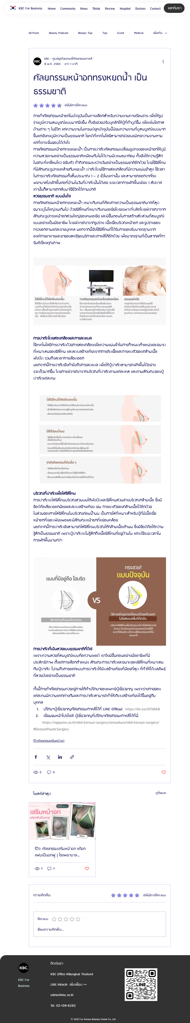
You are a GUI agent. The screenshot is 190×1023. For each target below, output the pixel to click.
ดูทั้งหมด (161, 793)
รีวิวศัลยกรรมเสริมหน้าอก (48, 740)
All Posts (34, 33)
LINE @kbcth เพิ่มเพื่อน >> (68, 985)
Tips (104, 33)
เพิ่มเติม (157, 33)
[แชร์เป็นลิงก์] (72, 757)
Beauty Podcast (58, 33)
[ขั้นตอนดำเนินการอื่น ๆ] (163, 61)
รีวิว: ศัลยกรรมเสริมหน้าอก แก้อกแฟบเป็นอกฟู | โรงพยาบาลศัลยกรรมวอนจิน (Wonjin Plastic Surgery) (60, 852)
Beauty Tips (85, 33)
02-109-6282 (66, 1006)
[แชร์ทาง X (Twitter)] (48, 757)
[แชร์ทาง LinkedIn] (60, 757)
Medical (138, 33)
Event (120, 33)
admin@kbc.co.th (61, 995)
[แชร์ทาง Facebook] (35, 757)
